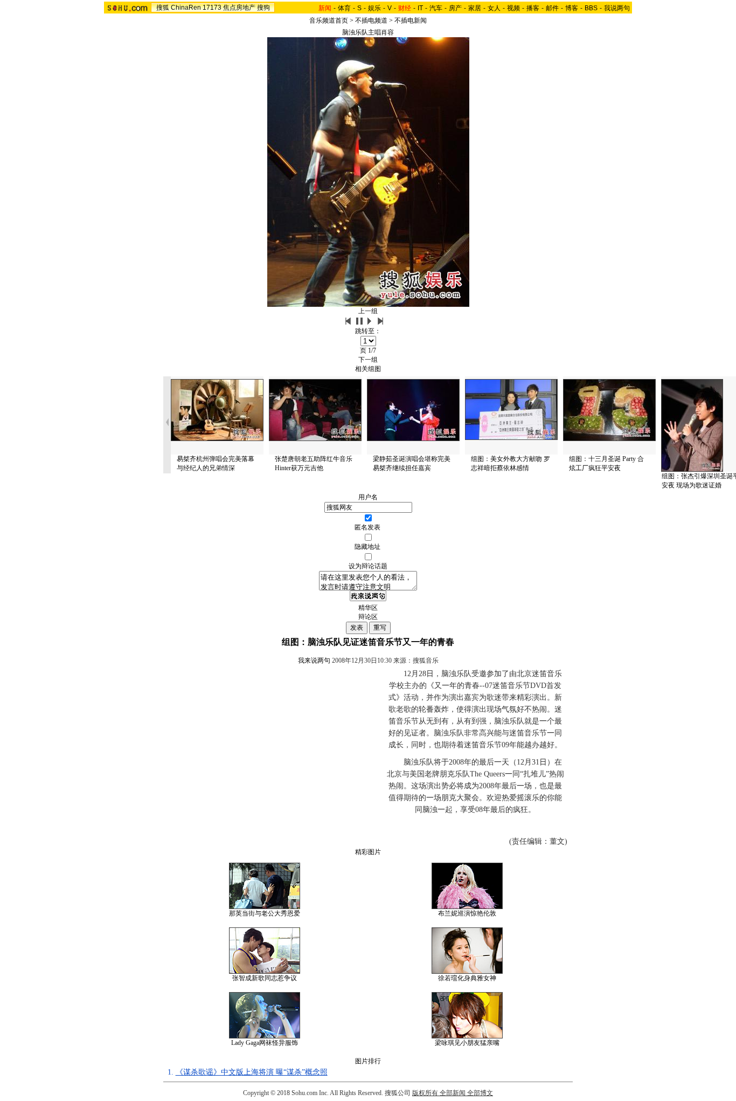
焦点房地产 (239, 7)
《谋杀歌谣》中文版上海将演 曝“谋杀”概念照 (252, 1072)
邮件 (552, 8)
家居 (474, 8)
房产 (455, 8)
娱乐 (374, 8)
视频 (513, 8)
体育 (344, 8)
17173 (212, 7)
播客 (532, 8)
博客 (571, 8)
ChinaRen (186, 7)
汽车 (435, 8)
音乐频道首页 (328, 20)
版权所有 (425, 1093)
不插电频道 (371, 20)
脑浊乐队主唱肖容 (368, 32)
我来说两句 (314, 660)
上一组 (368, 311)
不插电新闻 (410, 20)
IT (420, 8)
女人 (494, 8)
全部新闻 (453, 1093)
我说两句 (617, 8)
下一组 (368, 359)
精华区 (368, 607)
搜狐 (162, 7)
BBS (591, 8)
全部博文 (480, 1093)
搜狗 (263, 7)
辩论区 (368, 617)
